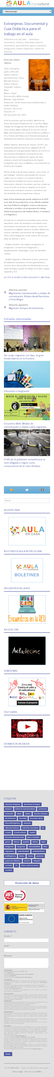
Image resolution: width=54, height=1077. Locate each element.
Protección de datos (27, 883)
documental (9, 45)
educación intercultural (30, 828)
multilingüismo (10, 856)
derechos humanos (41, 814)
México (21, 856)
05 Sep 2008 (21, 39)
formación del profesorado (14, 837)
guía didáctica (22, 45)
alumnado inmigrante (12, 804)
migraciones (9, 851)
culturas (20, 42)
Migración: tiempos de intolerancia (26, 308)
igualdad (26, 842)
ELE (43, 828)
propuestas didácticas (13, 861)
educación (27, 823)
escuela (8, 832)
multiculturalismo (39, 851)
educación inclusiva (12, 828)
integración (21, 847)
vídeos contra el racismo (30, 865)
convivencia (9, 42)
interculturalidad (34, 847)
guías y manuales (38, 45)
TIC (16, 865)
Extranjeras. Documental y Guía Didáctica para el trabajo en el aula (26, 29)
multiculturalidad (23, 851)
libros (45, 847)
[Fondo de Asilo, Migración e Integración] (18, 923)
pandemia (40, 856)
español (32, 832)
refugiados (37, 861)
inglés (43, 842)
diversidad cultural (33, 42)
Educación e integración (16, 391)
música (30, 856)
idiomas (17, 842)
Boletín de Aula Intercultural (25, 809)
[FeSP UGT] (15, 900)
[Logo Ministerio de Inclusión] (24, 912)
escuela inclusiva (20, 832)
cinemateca (34, 39)
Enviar (8, 1054)
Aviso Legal (17, 1072)
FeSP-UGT (14, 1068)
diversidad (22, 818)
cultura (19, 814)
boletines (8, 809)
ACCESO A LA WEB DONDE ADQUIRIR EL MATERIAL (27, 277)
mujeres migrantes (24, 48)
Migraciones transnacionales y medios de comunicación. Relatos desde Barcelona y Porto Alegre (29, 296)
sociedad (8, 865)
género (7, 842)
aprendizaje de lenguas (32, 804)
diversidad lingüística (12, 823)
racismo (27, 861)
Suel (38, 1072)
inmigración (9, 48)
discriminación (10, 818)
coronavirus (9, 814)
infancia (35, 842)
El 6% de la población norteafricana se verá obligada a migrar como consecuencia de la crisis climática (24, 462)
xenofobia (8, 870)
